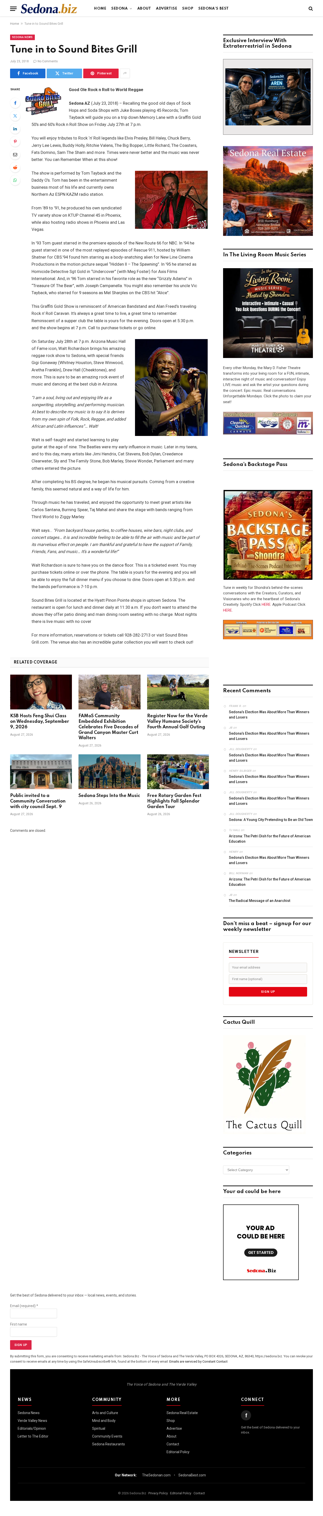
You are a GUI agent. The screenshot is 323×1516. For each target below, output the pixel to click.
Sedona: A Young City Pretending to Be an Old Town (271, 820)
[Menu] (13, 8)
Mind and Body (104, 1421)
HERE (266, 604)
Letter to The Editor (33, 1436)
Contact (173, 1444)
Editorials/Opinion (32, 1428)
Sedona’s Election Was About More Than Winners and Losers (269, 714)
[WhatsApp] (15, 180)
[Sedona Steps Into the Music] (109, 771)
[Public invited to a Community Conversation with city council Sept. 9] (41, 771)
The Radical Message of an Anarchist (259, 901)
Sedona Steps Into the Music (109, 795)
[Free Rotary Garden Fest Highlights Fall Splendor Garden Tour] (178, 771)
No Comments (48, 61)
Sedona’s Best (213, 8)
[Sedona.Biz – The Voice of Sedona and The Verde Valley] (49, 8)
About (144, 8)
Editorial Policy (178, 1452)
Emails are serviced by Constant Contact (198, 1361)
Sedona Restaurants (108, 1444)
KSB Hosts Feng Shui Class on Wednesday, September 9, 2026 (39, 721)
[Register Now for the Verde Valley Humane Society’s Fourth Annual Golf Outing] (178, 692)
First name (18, 1324)
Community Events (107, 1436)
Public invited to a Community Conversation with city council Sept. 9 (38, 801)
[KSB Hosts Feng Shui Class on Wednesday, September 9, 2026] (41, 692)
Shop (187, 8)
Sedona (119, 8)
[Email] (15, 154)
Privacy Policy (158, 1493)
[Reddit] (15, 167)
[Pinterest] (15, 141)
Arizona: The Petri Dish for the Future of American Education (270, 838)
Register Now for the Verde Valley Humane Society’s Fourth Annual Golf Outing (177, 721)
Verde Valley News (32, 1421)
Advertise (166, 8)
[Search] (310, 8)
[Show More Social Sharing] (125, 73)
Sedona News (22, 37)
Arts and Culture (105, 1413)
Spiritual (98, 1428)
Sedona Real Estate (182, 1413)
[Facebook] (15, 103)
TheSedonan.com (156, 1475)
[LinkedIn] (15, 129)
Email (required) (24, 1306)
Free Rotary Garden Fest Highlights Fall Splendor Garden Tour (174, 801)
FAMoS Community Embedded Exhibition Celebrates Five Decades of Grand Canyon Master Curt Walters (108, 727)
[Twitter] (15, 116)
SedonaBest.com (192, 1475)
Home (100, 8)
